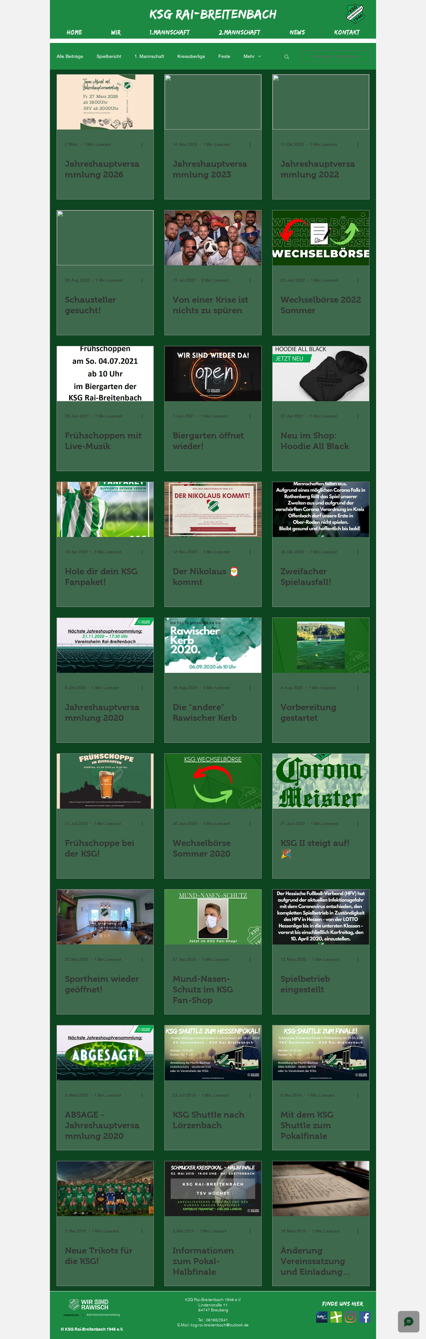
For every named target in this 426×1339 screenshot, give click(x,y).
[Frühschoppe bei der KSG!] (105, 781)
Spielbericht (109, 56)
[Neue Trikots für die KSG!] (105, 1188)
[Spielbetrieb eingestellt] (321, 917)
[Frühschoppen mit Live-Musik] (105, 373)
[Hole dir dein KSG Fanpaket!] (105, 509)
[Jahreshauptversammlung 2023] (213, 102)
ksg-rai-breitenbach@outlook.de (220, 1324)
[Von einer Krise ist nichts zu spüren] (213, 237)
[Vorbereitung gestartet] (321, 645)
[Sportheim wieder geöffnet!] (105, 917)
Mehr (249, 56)
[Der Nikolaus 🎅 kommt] (213, 509)
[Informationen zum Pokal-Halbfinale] (213, 1188)
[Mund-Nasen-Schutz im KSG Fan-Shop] (213, 917)
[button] (287, 57)
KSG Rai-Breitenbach (213, 13)
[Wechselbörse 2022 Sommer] (321, 237)
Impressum (71, 1315)
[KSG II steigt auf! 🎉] (321, 781)
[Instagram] (350, 1317)
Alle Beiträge (70, 56)
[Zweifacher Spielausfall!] (321, 509)
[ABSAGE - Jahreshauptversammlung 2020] (105, 1052)
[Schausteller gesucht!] (105, 237)
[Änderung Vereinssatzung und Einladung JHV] (321, 1188)
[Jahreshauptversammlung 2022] (321, 102)
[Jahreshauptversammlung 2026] (105, 102)
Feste (224, 56)
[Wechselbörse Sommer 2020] (213, 781)
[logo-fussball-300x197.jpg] (336, 1317)
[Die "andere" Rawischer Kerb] (213, 645)
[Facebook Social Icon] (364, 1317)
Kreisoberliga (191, 56)
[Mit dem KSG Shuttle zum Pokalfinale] (321, 1052)
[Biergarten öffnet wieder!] (213, 373)
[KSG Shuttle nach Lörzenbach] (213, 1052)
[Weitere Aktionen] (144, 144)
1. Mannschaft (149, 56)
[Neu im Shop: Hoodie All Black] (321, 373)
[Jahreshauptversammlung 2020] (105, 645)
